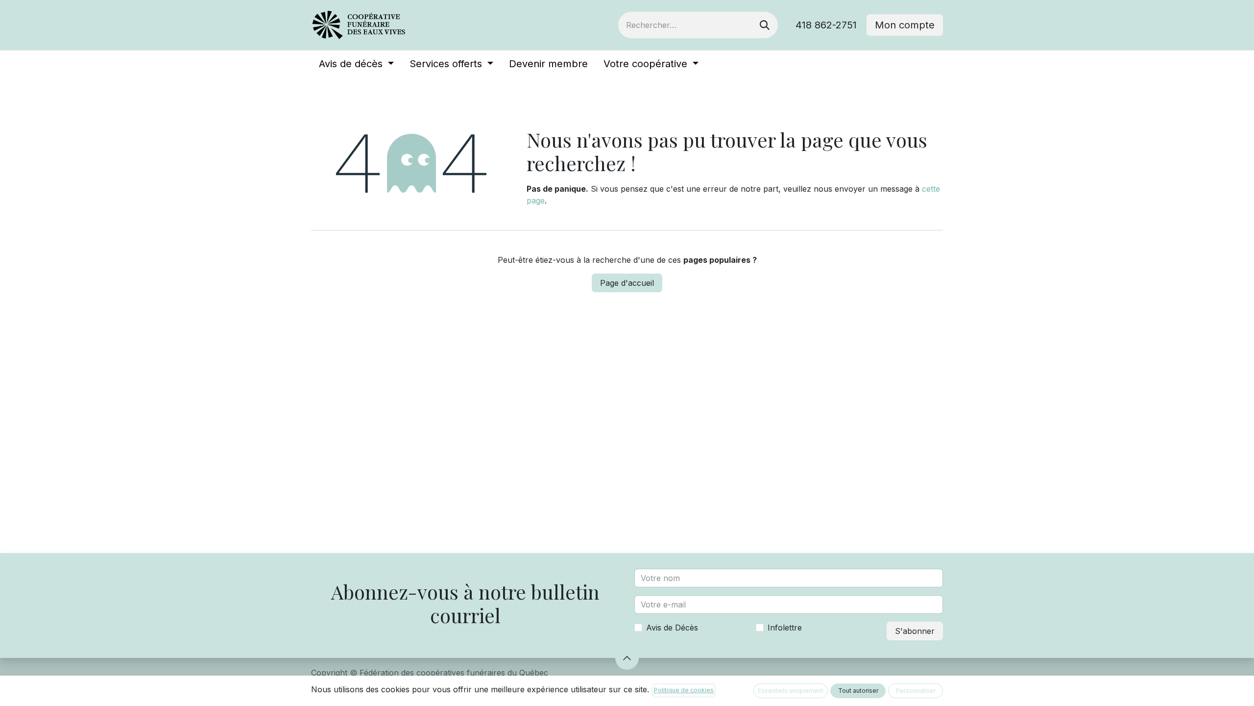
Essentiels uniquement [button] (790, 690)
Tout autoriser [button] (858, 690)
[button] (627, 658)
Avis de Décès (672, 627)
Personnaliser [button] (916, 690)
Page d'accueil (627, 283)
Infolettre (785, 627)
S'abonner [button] (915, 631)
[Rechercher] (764, 25)
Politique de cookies (684, 690)
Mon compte (905, 25)
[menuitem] (356, 63)
